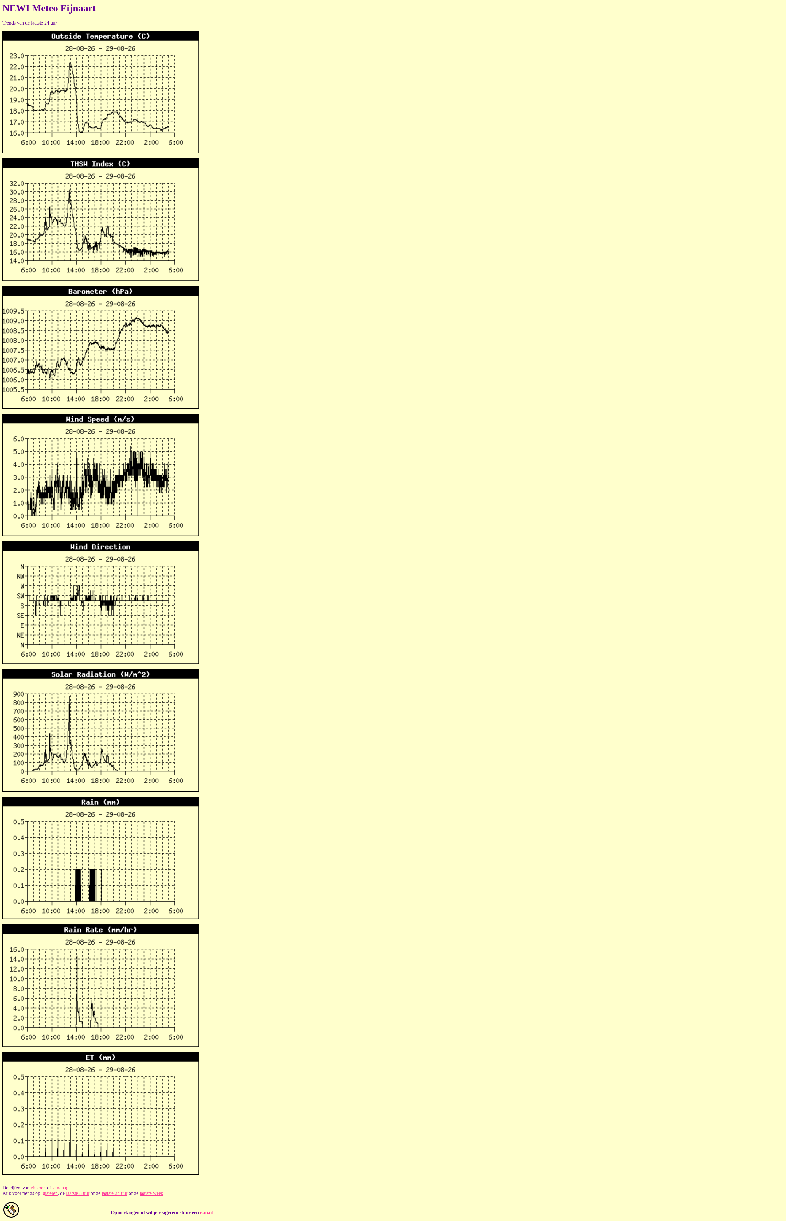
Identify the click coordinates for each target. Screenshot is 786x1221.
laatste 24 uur (114, 1193)
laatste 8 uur (77, 1193)
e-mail (206, 1212)
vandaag (60, 1187)
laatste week (151, 1193)
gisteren (38, 1187)
